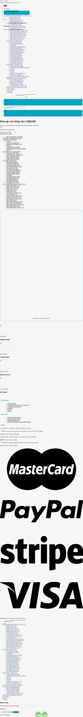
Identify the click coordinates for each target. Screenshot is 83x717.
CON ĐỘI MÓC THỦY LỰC (18, 27)
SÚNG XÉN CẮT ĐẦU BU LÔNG (19, 67)
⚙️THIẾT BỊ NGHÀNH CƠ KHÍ (17, 87)
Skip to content (4, 0)
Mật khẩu (3, 709)
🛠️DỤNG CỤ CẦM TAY (14, 64)
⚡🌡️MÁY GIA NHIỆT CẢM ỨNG (18, 76)
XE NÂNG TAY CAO (16, 61)
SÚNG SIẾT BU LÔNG (16, 66)
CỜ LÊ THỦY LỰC (15, 24)
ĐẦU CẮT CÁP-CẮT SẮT (17, 36)
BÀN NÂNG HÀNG (15, 54)
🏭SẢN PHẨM (7, 8)
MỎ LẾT (12, 70)
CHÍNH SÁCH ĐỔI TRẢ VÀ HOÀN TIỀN (19, 422)
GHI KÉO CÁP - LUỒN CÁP (14, 154)
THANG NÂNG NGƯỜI (17, 52)
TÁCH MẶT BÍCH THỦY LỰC (19, 30)
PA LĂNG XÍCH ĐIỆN (16, 44)
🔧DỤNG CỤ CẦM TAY (14, 406)
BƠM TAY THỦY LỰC (16, 20)
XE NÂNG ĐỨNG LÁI (16, 58)
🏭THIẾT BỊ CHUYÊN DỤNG (16, 78)
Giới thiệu (6, 13)
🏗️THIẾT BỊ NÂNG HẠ (14, 41)
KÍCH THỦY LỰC (15, 17)
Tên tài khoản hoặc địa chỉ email (9, 706)
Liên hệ (5, 15)
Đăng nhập (15, 712)
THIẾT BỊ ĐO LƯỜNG (16, 84)
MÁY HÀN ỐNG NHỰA (17, 81)
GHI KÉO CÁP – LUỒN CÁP (18, 85)
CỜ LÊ (12, 69)
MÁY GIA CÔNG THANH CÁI (18, 32)
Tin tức (5, 14)
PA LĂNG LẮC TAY (15, 42)
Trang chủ (3, 125)
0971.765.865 (13, 440)
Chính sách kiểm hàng (13, 419)
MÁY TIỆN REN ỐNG (16, 79)
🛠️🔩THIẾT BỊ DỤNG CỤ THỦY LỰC (11, 10)
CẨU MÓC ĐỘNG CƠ (16, 63)
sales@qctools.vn (21, 618)
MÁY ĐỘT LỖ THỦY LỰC (17, 33)
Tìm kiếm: (18, 95)
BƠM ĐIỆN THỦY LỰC (17, 23)
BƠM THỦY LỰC (15, 18)
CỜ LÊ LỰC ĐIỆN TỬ (16, 75)
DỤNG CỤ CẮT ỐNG (16, 82)
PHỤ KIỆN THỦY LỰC (17, 39)
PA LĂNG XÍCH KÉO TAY (17, 49)
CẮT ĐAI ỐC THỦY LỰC (17, 26)
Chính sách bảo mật (13, 420)
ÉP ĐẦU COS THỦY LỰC (17, 37)
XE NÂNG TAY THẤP (16, 55)
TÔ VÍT (12, 72)
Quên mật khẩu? (4, 715)
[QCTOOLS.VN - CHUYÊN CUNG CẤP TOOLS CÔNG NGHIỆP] (10, 2)
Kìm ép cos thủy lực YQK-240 (41, 318)
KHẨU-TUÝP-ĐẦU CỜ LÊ (18, 73)
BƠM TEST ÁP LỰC (16, 21)
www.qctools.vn (9, 618)
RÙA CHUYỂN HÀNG (16, 51)
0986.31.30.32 (13, 445)
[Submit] (26, 97)
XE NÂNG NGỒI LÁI (16, 57)
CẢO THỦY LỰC (15, 29)
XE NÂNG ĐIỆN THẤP (17, 60)
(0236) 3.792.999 (14, 434)
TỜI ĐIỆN (13, 45)
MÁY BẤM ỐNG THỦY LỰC (18, 34)
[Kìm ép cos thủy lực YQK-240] (23, 315)
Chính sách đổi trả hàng (14, 417)
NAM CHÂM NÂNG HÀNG (18, 46)
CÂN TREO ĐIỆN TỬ (16, 48)
